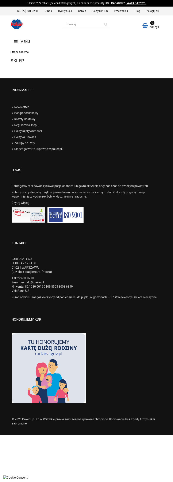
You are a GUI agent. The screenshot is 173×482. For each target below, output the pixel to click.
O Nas (48, 11)
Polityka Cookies (24, 137)
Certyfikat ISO (100, 11)
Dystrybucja (65, 11)
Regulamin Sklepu (25, 125)
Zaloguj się (152, 11)
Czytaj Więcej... (21, 203)
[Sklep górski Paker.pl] (34, 24)
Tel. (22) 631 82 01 (27, 11)
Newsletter (20, 107)
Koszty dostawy (23, 119)
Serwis (82, 11)
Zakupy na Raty (23, 143)
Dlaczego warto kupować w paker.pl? (37, 149)
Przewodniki (121, 11)
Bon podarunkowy (25, 113)
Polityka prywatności (27, 131)
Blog (137, 11)
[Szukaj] (106, 24)
